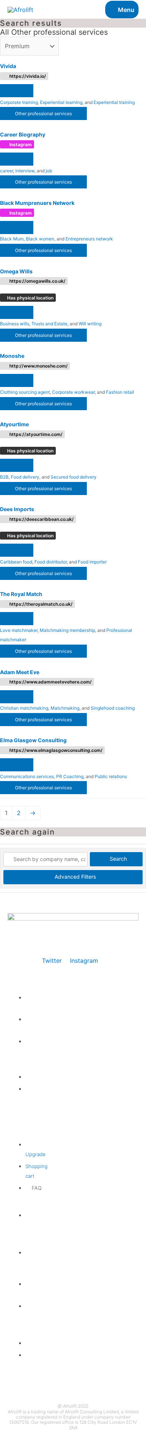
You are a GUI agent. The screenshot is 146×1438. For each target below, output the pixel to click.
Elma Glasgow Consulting (33, 740)
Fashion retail (120, 392)
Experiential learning (61, 102)
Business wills (14, 323)
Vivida (8, 66)
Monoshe (12, 356)
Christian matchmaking (24, 708)
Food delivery (25, 477)
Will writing (90, 323)
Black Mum (12, 239)
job (49, 170)
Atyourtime (14, 424)
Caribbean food (16, 562)
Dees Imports (17, 509)
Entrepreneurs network (89, 239)
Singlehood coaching (113, 708)
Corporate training (19, 102)
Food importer (92, 562)
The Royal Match (21, 594)
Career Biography (22, 134)
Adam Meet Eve (19, 672)
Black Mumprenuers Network (37, 203)
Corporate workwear (73, 392)
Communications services (27, 776)
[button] (16, 90)
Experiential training (114, 102)
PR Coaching (69, 776)
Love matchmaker (18, 630)
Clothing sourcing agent (25, 392)
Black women (40, 239)
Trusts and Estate (49, 323)
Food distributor (50, 562)
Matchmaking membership (67, 630)
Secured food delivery (74, 477)
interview (24, 170)
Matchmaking (65, 708)
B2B (4, 477)
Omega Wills (16, 271)
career (6, 170)
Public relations (111, 776)
